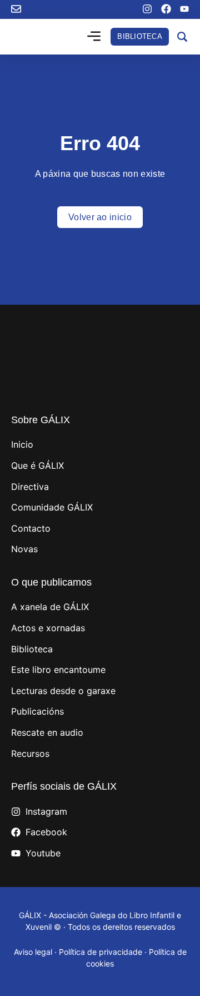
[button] (94, 37)
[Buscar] (182, 36)
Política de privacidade (100, 952)
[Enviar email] (16, 9)
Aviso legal (33, 952)
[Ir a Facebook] (166, 9)
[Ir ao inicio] (42, 36)
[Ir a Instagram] (147, 9)
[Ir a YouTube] (184, 8)
